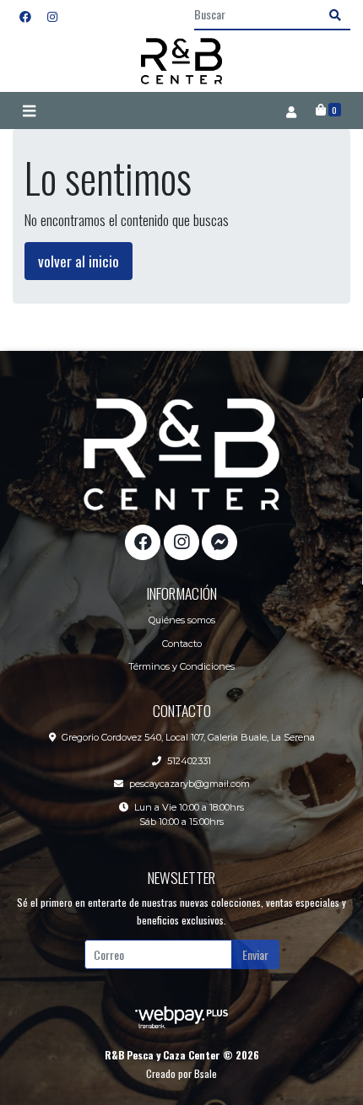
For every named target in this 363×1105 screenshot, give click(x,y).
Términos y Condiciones (181, 666)
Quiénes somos (182, 620)
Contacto (182, 644)
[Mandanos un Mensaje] (219, 542)
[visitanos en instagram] (52, 15)
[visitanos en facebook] (25, 15)
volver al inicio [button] (78, 261)
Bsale (205, 1073)
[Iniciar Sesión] (291, 110)
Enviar (255, 954)
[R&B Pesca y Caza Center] (181, 61)
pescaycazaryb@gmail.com (189, 784)
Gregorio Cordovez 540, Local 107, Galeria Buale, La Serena (188, 737)
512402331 (189, 761)
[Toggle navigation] (29, 110)
